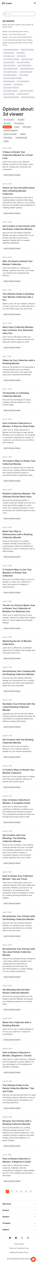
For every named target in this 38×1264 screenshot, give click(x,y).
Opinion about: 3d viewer (18, 111)
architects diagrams (11, 130)
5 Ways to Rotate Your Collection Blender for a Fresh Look (18, 155)
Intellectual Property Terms (19, 1252)
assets (17, 127)
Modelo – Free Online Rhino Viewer (14, 34)
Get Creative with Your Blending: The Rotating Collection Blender (14, 838)
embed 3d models (10, 134)
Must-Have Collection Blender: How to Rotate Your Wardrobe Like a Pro (18, 330)
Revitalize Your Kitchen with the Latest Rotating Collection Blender (19, 707)
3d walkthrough (21, 138)
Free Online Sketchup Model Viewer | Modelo (18, 40)
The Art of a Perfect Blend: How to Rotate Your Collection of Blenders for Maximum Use (19, 608)
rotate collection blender (12, 175)
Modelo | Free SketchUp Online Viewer (15, 31)
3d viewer (7, 127)
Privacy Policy (19, 1244)
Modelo (22, 134)
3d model (7, 123)
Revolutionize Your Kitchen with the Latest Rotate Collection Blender (19, 952)
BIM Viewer (27, 127)
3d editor (21, 120)
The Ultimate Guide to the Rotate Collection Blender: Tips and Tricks (18, 1088)
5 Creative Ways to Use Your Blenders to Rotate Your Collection (17, 572)
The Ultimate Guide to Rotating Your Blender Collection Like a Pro (18, 297)
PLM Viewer (8, 138)
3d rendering (18, 123)
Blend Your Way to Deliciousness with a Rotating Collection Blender (18, 534)
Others (6, 141)
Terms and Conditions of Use (19, 1248)
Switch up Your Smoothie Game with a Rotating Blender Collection (19, 190)
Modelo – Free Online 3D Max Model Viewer (17, 37)
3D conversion (9, 120)
